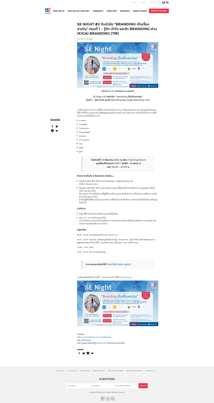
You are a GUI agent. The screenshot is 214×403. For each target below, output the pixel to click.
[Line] (52, 131)
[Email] (57, 131)
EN (167, 2)
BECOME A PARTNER (134, 371)
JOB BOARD (85, 371)
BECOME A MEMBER (115, 371)
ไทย (163, 2)
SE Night (90, 39)
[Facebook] (52, 126)
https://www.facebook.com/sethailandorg (94, 337)
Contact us (153, 2)
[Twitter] (57, 126)
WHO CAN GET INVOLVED (78, 11)
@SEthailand (86, 340)
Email (112, 398)
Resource (125, 11)
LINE (102, 398)
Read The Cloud (124, 277)
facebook (107, 398)
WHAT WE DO (58, 11)
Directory (112, 11)
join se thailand (159, 11)
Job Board (143, 2)
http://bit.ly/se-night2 (119, 264)
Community (98, 11)
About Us (60, 371)
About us (134, 2)
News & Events (140, 11)
